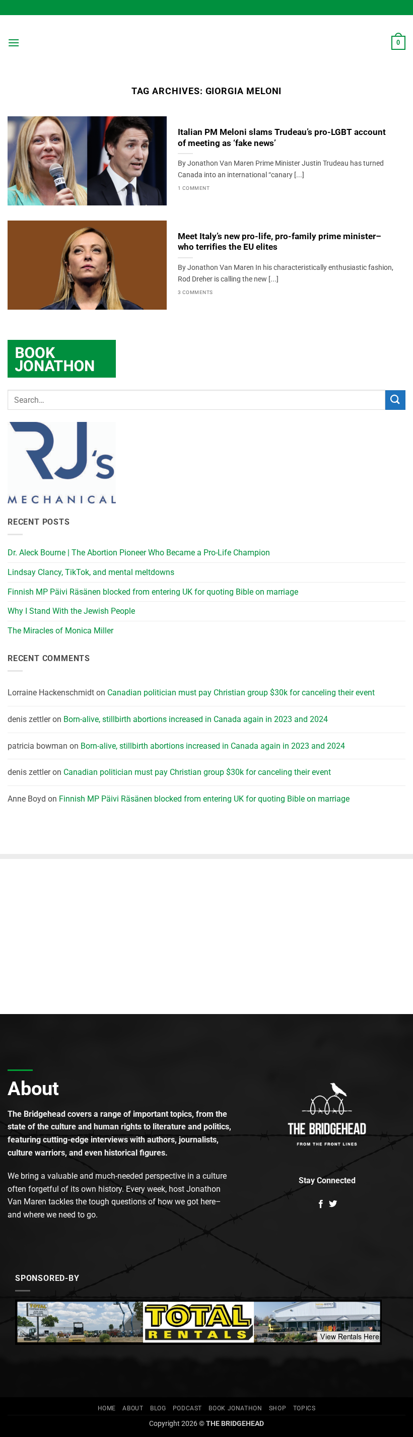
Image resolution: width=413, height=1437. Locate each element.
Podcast (187, 1408)
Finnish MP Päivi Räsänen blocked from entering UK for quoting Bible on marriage (153, 592)
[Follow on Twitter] (333, 1204)
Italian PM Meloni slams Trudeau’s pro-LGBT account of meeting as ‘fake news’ (282, 137)
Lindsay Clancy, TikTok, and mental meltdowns (91, 572)
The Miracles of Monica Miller (60, 630)
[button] (14, 42)
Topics (304, 1408)
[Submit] (395, 400)
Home (107, 1408)
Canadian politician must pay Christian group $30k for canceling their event (241, 692)
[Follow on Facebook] (321, 1204)
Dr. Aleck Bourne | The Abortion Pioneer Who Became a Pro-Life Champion (139, 552)
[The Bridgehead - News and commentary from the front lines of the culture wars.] (206, 43)
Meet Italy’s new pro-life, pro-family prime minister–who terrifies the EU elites (279, 242)
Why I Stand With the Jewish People (71, 611)
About (132, 1408)
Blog (158, 1408)
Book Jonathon (235, 1408)
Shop (277, 1408)
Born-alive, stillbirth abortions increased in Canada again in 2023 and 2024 (195, 719)
